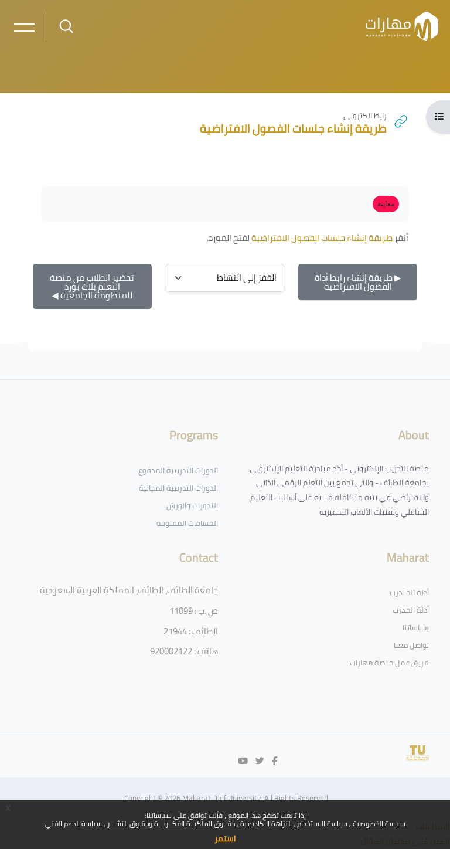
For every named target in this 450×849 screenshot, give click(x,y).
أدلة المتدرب (409, 592)
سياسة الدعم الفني (73, 823)
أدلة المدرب (411, 610)
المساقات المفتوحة (187, 523)
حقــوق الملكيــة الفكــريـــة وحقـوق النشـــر (170, 823)
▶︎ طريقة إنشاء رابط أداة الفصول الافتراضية (358, 282)
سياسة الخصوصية (378, 823)
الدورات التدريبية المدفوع (178, 470)
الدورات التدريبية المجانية (178, 488)
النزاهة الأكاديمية (265, 823)
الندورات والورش (192, 505)
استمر (225, 838)
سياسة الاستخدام (321, 823)
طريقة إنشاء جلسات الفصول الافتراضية (322, 237)
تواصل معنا (411, 645)
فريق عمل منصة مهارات (389, 663)
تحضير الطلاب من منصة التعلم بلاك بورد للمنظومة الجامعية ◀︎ (92, 286)
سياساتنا (416, 627)
